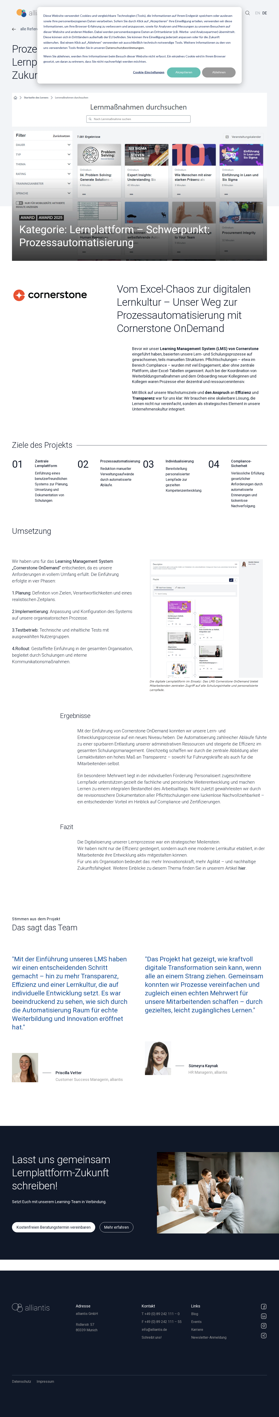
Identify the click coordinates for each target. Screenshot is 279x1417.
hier (242, 868)
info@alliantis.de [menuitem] (154, 1330)
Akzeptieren (183, 72)
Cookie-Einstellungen (148, 72)
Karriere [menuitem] (197, 1330)
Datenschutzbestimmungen (125, 48)
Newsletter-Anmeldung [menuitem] (208, 1337)
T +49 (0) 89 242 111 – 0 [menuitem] (161, 1314)
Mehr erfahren (116, 1227)
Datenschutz (21, 1381)
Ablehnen (219, 72)
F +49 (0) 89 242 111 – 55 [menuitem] (162, 1322)
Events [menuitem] (196, 1322)
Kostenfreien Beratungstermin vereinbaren (54, 1227)
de (264, 13)
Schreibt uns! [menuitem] (152, 1337)
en (257, 13)
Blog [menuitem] (194, 1314)
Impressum (45, 1381)
